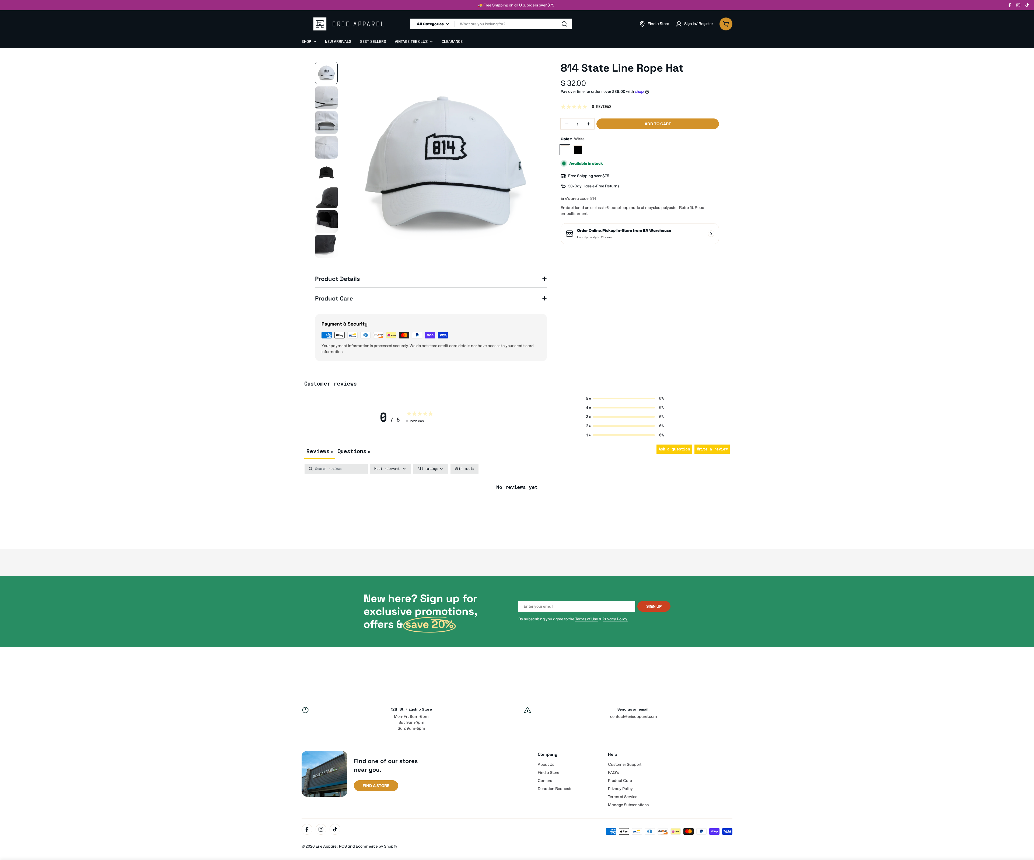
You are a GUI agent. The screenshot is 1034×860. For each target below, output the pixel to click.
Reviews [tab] (319, 451)
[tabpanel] (517, 505)
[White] (565, 149)
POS (343, 846)
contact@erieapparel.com (633, 716)
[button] (625, 398)
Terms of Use (586, 618)
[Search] (564, 24)
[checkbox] (464, 469)
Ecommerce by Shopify (376, 846)
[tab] (353, 452)
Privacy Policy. (615, 618)
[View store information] (711, 233)
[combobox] (491, 24)
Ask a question (674, 449)
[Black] (578, 149)
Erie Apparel (326, 846)
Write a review (712, 449)
